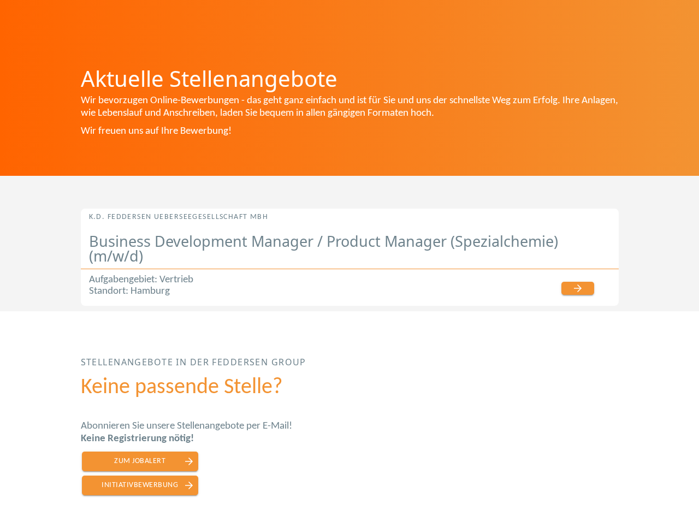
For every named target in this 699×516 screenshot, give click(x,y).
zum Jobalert (139, 461)
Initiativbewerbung (140, 485)
